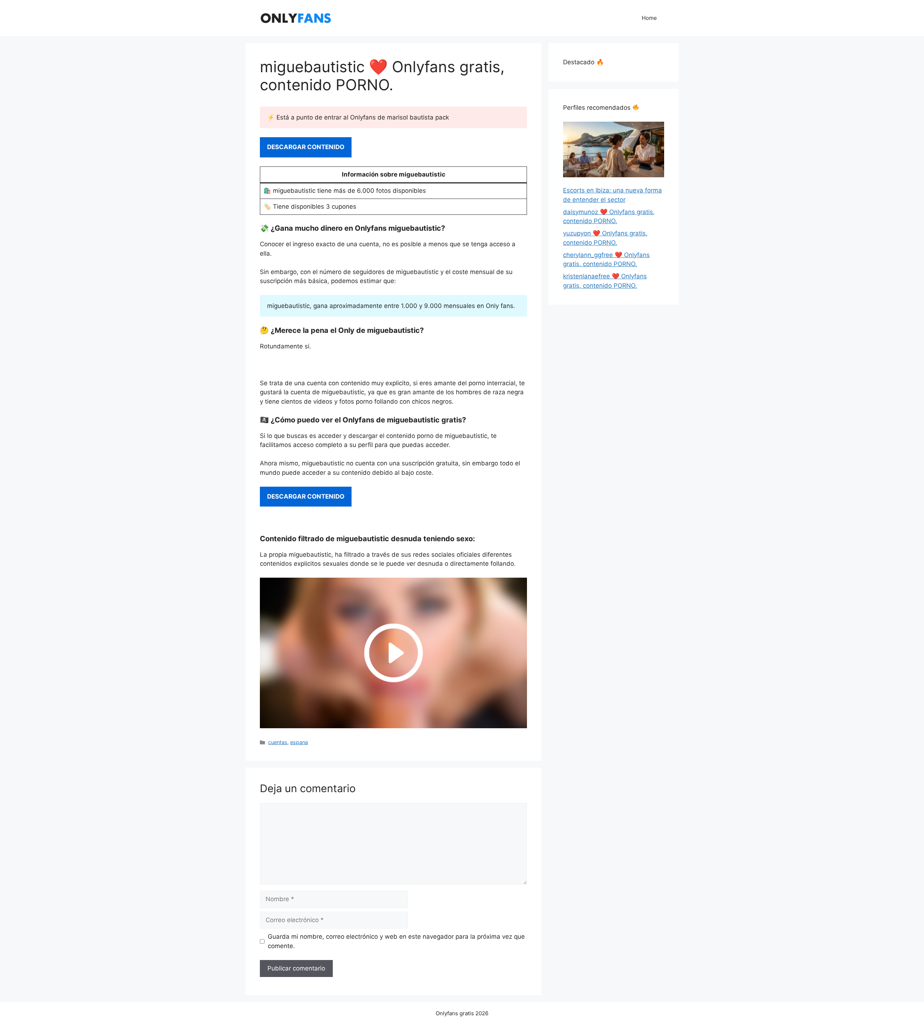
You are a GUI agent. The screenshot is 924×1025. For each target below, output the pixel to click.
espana (299, 742)
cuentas (277, 742)
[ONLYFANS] (296, 17)
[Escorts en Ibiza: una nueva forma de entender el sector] (613, 151)
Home (649, 17)
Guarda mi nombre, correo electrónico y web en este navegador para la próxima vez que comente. (396, 941)
